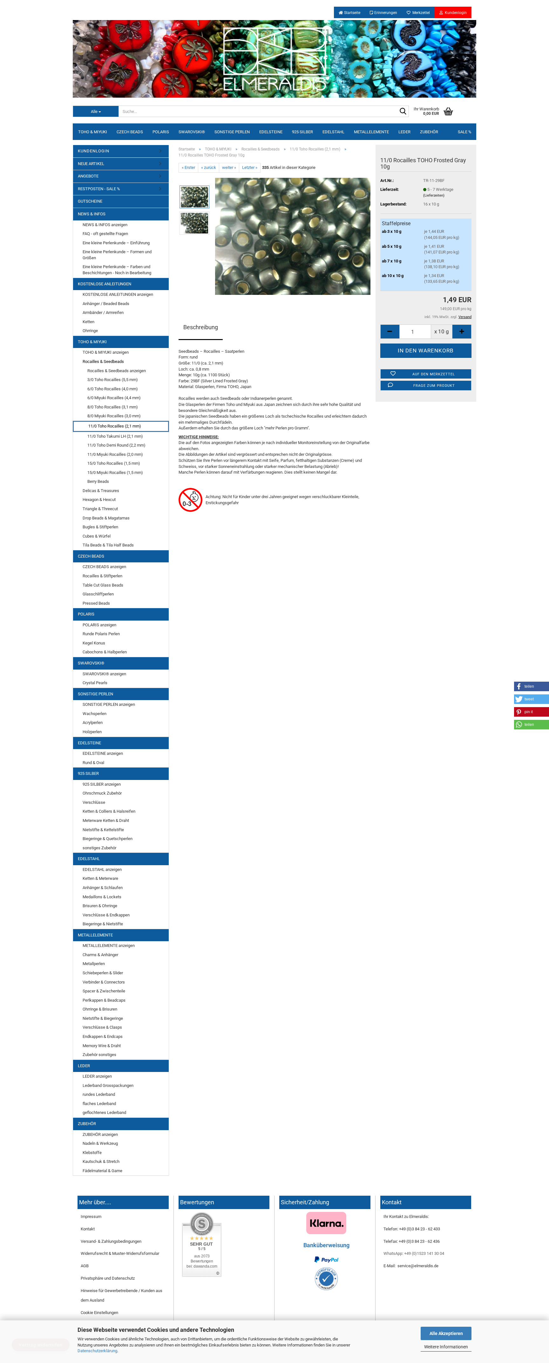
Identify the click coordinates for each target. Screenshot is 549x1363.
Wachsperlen (94, 713)
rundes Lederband (99, 1094)
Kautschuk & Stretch (101, 1161)
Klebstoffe (92, 1152)
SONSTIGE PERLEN (232, 131)
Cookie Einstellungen (99, 1312)
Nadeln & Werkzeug (100, 1143)
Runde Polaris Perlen (101, 633)
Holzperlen (92, 731)
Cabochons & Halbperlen (105, 652)
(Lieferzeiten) (433, 195)
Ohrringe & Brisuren (100, 1009)
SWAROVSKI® (192, 131)
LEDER (404, 131)
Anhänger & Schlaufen (103, 887)
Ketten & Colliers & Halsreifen (109, 811)
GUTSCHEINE (90, 201)
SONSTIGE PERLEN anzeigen (109, 704)
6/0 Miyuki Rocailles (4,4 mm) (114, 397)
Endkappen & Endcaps (103, 1036)
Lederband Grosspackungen (108, 1085)
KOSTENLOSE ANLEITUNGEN (104, 284)
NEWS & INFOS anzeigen (105, 224)
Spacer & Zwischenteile (104, 991)
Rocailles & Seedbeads (103, 361)
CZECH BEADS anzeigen (104, 566)
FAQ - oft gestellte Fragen (105, 233)
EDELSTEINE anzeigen (103, 753)
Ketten (88, 321)
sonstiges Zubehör (99, 847)
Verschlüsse (94, 802)
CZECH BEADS (130, 131)
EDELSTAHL (333, 131)
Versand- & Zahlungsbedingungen (111, 1241)
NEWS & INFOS (91, 214)
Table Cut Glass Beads (103, 585)
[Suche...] (403, 111)
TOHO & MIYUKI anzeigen (106, 352)
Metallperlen (94, 963)
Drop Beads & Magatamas (106, 518)
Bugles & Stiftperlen (100, 527)
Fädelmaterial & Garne (102, 1170)
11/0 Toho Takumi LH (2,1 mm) (115, 436)
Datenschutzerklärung (97, 1350)
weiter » (229, 167)
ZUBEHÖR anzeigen (100, 1134)
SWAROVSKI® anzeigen (104, 673)
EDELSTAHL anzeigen (102, 869)
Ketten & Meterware (100, 878)
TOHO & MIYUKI (92, 131)
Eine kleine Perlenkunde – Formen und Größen (117, 254)
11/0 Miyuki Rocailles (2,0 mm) (115, 454)
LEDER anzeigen (97, 1076)
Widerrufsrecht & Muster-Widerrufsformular (120, 1253)
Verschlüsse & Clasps (102, 1027)
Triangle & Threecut (100, 508)
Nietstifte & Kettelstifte (103, 829)
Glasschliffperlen (98, 594)
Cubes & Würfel (97, 536)
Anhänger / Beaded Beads (106, 303)
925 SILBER (302, 131)
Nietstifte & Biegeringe (103, 1018)
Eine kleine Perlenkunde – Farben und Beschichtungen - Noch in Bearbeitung (117, 269)
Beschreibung (200, 327)
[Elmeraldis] (274, 59)
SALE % (464, 131)
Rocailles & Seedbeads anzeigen (116, 370)
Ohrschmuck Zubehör (102, 793)
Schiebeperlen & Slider (103, 972)
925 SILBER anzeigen (102, 784)
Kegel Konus (94, 643)
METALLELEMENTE (371, 131)
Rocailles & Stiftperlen (102, 576)
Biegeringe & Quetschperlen (107, 838)
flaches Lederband (99, 1103)
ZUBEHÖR (429, 131)
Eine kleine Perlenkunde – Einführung (116, 242)
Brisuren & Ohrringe (100, 905)
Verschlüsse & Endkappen (106, 915)
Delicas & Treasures (101, 490)
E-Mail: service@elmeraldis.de (410, 1265)
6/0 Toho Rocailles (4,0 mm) (112, 388)
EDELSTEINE (270, 131)
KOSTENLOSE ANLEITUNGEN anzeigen (118, 294)
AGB (85, 1265)
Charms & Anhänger (100, 954)
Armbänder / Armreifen (103, 312)
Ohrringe (90, 330)
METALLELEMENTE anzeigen (109, 945)
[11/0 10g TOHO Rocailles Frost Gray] (293, 235)
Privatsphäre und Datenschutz (108, 1278)
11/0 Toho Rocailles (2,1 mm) (114, 426)
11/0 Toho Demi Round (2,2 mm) (116, 445)
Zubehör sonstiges (99, 1054)
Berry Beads (98, 481)
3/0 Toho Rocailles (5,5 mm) (112, 379)
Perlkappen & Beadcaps (104, 1000)
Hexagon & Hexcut (99, 499)
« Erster (188, 167)
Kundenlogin (455, 12)
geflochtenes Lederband (104, 1112)
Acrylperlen (93, 722)
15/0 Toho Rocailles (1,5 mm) (113, 463)
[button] (531, 686)
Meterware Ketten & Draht (106, 820)
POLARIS (160, 131)
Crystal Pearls (95, 682)
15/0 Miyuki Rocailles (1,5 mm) (115, 472)
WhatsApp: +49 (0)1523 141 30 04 (413, 1253)
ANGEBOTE (88, 176)
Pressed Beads (96, 603)
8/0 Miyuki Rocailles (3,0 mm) (114, 416)
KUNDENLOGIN (93, 151)
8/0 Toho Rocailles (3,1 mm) (112, 407)
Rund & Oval (93, 762)
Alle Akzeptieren (446, 1333)
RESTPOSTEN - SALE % (99, 188)
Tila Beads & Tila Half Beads (108, 545)
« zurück (208, 167)
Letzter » (249, 167)
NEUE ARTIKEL (91, 163)
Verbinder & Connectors (104, 982)
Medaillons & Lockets (102, 896)
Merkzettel (420, 12)
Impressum (91, 1216)
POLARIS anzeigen (99, 624)
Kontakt (88, 1229)
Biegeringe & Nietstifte (103, 923)
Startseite (351, 12)
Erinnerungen (385, 12)
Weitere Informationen (446, 1346)
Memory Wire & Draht (102, 1045)
